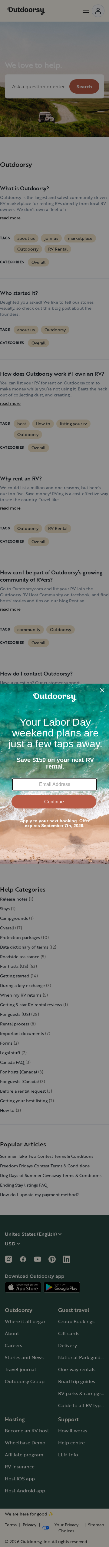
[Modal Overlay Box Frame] (54, 774)
